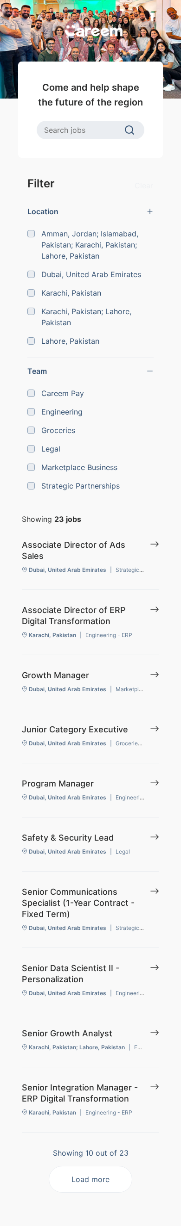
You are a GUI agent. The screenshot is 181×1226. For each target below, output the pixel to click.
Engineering (62, 411)
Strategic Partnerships (80, 485)
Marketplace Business (79, 467)
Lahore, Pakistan (70, 341)
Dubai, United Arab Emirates (91, 274)
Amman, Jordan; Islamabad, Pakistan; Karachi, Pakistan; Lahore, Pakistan (89, 244)
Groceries (58, 430)
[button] (90, 211)
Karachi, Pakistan (71, 292)
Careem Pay (62, 393)
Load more (90, 1179)
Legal (50, 448)
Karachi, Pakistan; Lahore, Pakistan (86, 317)
